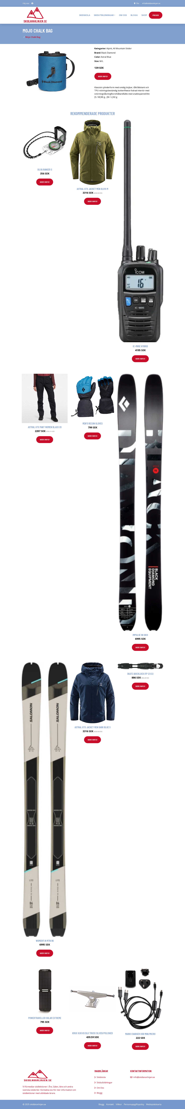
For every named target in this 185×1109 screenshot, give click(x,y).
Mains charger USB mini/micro (140, 1033)
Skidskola (84, 15)
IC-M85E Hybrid (140, 346)
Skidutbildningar (104, 1082)
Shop (144, 15)
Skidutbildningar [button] (104, 15)
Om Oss (100, 1087)
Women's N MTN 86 (45, 940)
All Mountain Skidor (122, 48)
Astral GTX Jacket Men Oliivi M (92, 188)
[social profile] (32, 3)
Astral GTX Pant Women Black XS (45, 427)
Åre (137, 3)
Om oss (123, 15)
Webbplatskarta (153, 1104)
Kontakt (110, 1104)
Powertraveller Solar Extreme (44, 1017)
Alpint (109, 48)
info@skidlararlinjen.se (151, 3)
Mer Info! (103, 76)
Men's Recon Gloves (93, 423)
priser (156, 15)
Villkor (119, 1104)
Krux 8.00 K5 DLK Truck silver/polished (92, 1033)
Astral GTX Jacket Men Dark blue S (92, 727)
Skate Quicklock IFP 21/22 (140, 673)
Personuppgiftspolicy (134, 1104)
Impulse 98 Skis (140, 634)
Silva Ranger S (44, 169)
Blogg (134, 15)
